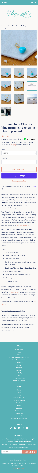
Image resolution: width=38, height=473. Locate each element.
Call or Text (14, 469)
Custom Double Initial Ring (19, 360)
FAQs (19, 395)
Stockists (19, 406)
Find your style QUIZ (19, 398)
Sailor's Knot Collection (19, 378)
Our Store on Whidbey (19, 400)
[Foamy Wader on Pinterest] (19, 428)
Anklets (19, 352)
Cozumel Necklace (23, 225)
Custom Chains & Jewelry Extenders (19, 357)
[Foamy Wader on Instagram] (23, 428)
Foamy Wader (22, 460)
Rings (19, 375)
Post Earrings (19, 373)
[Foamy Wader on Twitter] (11, 428)
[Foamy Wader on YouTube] (27, 428)
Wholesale (19, 408)
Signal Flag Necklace (19, 381)
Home (3, 26)
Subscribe (29, 452)
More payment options (19, 181)
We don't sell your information (19, 418)
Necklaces (19, 368)
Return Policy (19, 413)
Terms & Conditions (19, 416)
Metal (3, 149)
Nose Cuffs (19, 370)
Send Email (21, 469)
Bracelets (19, 355)
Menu (5, 3)
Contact (19, 393)
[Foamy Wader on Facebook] (15, 428)
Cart (35, 3)
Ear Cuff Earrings (19, 362)
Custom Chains (13, 292)
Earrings (19, 365)
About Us (19, 390)
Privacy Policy (19, 411)
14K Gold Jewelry (19, 349)
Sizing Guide (19, 403)
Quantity (4, 158)
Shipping (13, 145)
